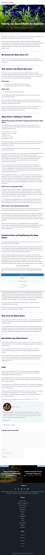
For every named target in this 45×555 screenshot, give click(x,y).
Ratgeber (22, 525)
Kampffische (22, 516)
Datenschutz (22, 537)
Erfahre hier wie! (34, 399)
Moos (22, 520)
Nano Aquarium (22, 522)
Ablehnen (22, 277)
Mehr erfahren (35, 493)
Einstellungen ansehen (22, 281)
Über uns (22, 543)
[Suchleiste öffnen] (39, 2)
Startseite (2, 33)
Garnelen (23, 511)
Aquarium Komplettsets (22, 503)
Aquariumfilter (22, 507)
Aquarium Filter (22, 500)
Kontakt (22, 540)
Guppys (22, 514)
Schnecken (22, 527)
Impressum (22, 287)
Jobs (22, 546)
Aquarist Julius (15, 407)
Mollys (22, 518)
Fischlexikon (22, 509)
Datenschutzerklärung (24, 285)
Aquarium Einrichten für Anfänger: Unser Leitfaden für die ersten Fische (11, 474)
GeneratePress (30, 553)
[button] (43, 266)
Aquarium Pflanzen (22, 505)
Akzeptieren (22, 274)
